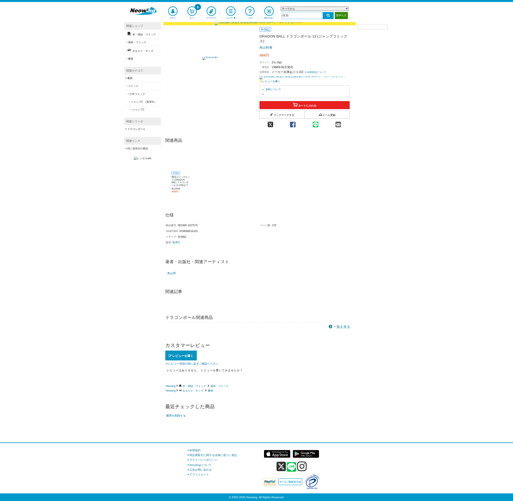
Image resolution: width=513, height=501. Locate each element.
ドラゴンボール (136, 129)
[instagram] (302, 466)
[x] (281, 466)
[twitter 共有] (270, 123)
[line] (291, 467)
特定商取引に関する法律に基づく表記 (213, 455)
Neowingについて (200, 465)
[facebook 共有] (292, 123)
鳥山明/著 (266, 47)
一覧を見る (341, 327)
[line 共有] (315, 123)
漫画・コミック (219, 385)
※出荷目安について (315, 72)
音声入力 (341, 15)
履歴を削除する (176, 415)
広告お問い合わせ (200, 469)
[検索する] (328, 15)
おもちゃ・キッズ (193, 390)
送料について (273, 89)
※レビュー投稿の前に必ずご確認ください (192, 363)
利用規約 (195, 450)
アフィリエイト (199, 474)
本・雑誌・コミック (194, 385)
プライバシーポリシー (203, 459)
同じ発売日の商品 (137, 148)
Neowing (171, 385)
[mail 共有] (338, 123)
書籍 (210, 390)
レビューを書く (271, 81)
